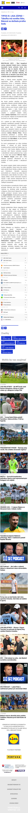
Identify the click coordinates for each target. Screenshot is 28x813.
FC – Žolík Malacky (8, 347)
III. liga (12, 12)
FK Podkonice (21, 342)
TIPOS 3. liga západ (19, 338)
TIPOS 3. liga (6, 338)
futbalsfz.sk (4, 12)
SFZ (8, 12)
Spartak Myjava (7, 351)
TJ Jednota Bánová (8, 342)
